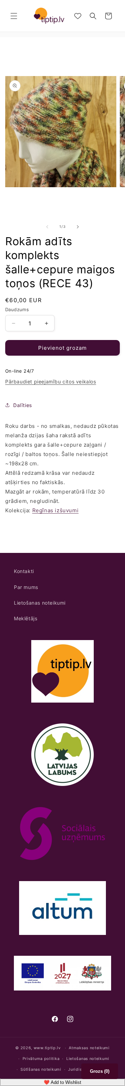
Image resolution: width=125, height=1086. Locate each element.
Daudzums (17, 309)
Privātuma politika (41, 1058)
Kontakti (24, 571)
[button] (14, 16)
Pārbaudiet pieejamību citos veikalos (50, 381)
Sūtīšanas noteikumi (40, 1069)
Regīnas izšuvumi (55, 510)
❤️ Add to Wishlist (62, 1082)
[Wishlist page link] (77, 16)
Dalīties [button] (22, 405)
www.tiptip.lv (47, 1047)
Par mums (26, 587)
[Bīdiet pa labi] (77, 226)
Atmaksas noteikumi (89, 1047)
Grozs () (99, 1071)
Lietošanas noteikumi (40, 603)
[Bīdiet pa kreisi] (47, 226)
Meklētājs (25, 618)
